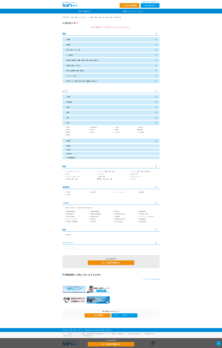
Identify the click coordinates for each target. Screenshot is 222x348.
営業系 (68, 39)
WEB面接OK (142, 219)
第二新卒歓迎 (118, 221)
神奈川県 (69, 153)
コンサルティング (136, 176)
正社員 (68, 192)
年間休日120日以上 (120, 214)
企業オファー (133, 11)
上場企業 (93, 221)
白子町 (92, 129)
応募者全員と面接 (120, 219)
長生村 (68, 129)
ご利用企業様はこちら (88, 335)
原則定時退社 (70, 214)
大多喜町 (141, 132)
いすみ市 (117, 132)
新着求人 (69, 234)
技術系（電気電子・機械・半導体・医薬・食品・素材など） (83, 60)
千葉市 (68, 97)
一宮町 (117, 127)
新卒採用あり (143, 221)
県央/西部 (69, 102)
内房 (68, 117)
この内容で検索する (112, 263)
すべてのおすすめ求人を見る (152, 279)
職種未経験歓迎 (71, 211)
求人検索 (69, 333)
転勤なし (117, 211)
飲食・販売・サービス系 (73, 50)
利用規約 (114, 333)
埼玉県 (68, 149)
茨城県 (68, 146)
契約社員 (93, 192)
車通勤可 (117, 216)
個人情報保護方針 (98, 333)
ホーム (64, 333)
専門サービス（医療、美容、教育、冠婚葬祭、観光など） (82, 81)
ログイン (151, 5)
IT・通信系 (70, 55)
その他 (133, 179)
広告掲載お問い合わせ (149, 333)
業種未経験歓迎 (95, 211)
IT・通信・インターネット (74, 171)
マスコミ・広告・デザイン (74, 176)
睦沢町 (141, 127)
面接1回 (93, 219)
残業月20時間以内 (96, 214)
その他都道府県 (71, 157)
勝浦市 (68, 132)
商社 (68, 174)
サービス (101, 174)
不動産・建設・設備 (72, 179)
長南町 (141, 129)
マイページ (76, 333)
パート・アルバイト (120, 192)
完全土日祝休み (71, 216)
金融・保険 (102, 176)
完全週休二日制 (143, 214)
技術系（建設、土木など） (74, 65)
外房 (68, 123)
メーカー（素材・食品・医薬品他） (141, 171)
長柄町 (117, 129)
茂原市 (68, 127)
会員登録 (131, 5)
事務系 (68, 44)
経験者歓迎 (142, 211)
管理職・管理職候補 (72, 221)
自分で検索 (84, 11)
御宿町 (68, 135)
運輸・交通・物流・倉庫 (105, 179)
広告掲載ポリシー (122, 333)
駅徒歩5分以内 (95, 216)
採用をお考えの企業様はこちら (151, 1)
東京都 (68, 141)
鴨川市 (92, 132)
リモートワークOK (72, 219)
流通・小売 (134, 174)
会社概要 (83, 333)
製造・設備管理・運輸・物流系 (75, 70)
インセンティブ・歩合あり (146, 216)
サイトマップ (78, 335)
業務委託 (141, 192)
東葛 (68, 107)
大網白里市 (94, 127)
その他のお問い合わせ (67, 335)
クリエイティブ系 (71, 76)
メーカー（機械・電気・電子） (107, 171)
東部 (68, 112)
